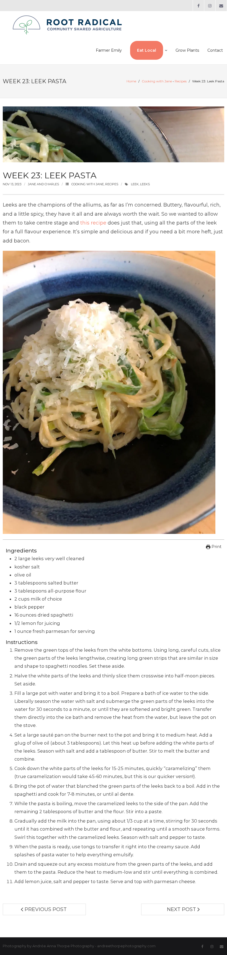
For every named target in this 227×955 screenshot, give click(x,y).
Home (131, 81)
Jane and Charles (43, 184)
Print (215, 546)
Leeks (145, 184)
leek (135, 184)
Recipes (181, 81)
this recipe (93, 223)
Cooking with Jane (157, 81)
